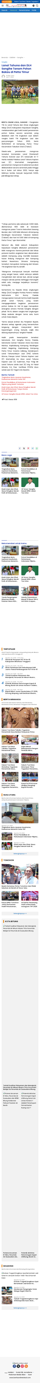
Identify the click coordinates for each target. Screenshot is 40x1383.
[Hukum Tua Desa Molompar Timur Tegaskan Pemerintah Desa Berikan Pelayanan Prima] (30, 758)
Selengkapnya (19, 854)
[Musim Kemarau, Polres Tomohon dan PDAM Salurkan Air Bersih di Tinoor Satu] (20, 874)
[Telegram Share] (32, 448)
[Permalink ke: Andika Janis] (3, 76)
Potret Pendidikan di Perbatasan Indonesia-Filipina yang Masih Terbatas (19, 383)
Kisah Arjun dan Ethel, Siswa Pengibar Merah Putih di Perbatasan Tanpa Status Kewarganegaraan (19, 389)
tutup (6, 1373)
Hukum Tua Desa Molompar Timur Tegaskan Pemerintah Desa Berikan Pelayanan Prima (29, 767)
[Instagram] (22, 1366)
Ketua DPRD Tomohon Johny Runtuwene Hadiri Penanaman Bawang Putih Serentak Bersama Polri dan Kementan (10, 904)
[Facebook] (14, 1366)
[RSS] (26, 1366)
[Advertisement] (20, 34)
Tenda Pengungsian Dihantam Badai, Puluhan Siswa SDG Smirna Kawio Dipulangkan (9, 599)
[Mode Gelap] (33, 5)
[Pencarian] (37, 5)
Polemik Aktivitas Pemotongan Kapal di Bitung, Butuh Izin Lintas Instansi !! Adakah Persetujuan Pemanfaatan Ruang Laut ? (21, 684)
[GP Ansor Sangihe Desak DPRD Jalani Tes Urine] (30, 482)
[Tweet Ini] (24, 448)
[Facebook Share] (19, 448)
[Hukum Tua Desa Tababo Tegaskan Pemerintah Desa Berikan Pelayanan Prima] (20, 718)
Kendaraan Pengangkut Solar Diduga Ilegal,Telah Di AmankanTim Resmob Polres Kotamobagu (25, 1290)
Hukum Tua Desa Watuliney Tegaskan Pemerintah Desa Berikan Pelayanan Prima (9, 767)
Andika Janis (10, 76)
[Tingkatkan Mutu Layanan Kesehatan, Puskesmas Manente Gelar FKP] (10, 462)
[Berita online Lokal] (16, 5)
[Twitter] (18, 1366)
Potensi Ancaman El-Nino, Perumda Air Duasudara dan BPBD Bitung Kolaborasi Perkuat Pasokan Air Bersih (10, 1255)
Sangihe (4, 62)
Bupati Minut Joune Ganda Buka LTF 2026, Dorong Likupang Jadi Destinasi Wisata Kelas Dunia (21, 692)
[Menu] (3, 5)
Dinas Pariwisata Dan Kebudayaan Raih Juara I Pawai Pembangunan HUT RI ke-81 (21, 668)
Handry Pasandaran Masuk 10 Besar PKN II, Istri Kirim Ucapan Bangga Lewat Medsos (29, 599)
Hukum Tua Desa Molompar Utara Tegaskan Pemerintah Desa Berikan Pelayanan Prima (10, 785)
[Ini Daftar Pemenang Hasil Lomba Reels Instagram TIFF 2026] (30, 896)
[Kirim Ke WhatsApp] (36, 448)
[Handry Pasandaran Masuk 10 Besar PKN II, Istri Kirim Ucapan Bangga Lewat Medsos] (30, 590)
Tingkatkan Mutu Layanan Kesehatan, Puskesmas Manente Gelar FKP (16, 378)
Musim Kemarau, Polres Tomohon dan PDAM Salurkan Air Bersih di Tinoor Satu (19, 887)
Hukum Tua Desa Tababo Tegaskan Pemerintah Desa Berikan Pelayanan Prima (18, 731)
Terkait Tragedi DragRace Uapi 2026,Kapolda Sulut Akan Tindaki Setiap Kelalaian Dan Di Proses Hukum (26, 1300)
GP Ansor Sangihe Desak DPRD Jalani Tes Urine (20, 394)
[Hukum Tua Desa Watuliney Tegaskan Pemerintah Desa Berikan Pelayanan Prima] (10, 758)
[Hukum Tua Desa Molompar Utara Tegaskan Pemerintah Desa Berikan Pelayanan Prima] (10, 776)
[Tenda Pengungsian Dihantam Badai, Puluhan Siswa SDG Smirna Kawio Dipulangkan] (10, 590)
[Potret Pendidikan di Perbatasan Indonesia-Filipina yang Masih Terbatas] (30, 462)
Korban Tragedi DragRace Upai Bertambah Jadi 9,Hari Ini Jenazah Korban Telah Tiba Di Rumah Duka (26, 1282)
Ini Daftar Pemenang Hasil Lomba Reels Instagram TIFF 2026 (29, 904)
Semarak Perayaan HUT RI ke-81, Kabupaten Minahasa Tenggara (17, 660)
